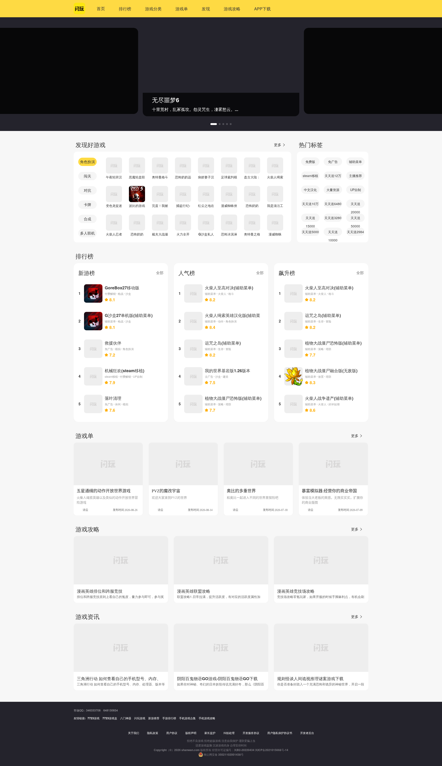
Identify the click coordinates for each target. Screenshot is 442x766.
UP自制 (355, 189)
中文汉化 (310, 189)
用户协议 (171, 733)
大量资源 (332, 189)
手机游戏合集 (187, 718)
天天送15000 (310, 218)
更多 (277, 144)
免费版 (310, 161)
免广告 (333, 161)
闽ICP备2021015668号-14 (271, 750)
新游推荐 (153, 718)
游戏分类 (153, 9)
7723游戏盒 (109, 718)
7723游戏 (93, 718)
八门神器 (125, 718)
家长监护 (209, 733)
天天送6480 (332, 203)
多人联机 (87, 233)
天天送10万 (310, 203)
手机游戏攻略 (207, 718)
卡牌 (87, 204)
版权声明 (190, 733)
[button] (213, 124)
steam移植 (310, 175)
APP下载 (262, 9)
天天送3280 (332, 217)
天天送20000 (355, 204)
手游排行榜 (169, 718)
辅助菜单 (355, 161)
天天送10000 (333, 232)
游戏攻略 (232, 9)
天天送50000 (355, 218)
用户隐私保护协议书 (279, 733)
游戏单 (181, 9)
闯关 (87, 176)
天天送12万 (333, 175)
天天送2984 (355, 231)
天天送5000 (310, 231)
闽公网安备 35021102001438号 (224, 754)
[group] (221, 71)
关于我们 (133, 733)
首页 (101, 9)
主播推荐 (355, 175)
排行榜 (125, 9)
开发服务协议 (251, 733)
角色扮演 (87, 161)
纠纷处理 (229, 733)
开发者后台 (307, 733)
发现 (206, 9)
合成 (87, 218)
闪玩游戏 (139, 718)
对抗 (87, 190)
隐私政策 (152, 733)
